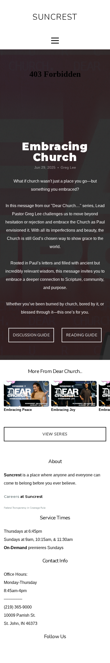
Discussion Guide (31, 335)
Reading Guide (81, 335)
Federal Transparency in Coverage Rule (24, 508)
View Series (54, 434)
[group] (26, 398)
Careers (11, 496)
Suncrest (55, 17)
